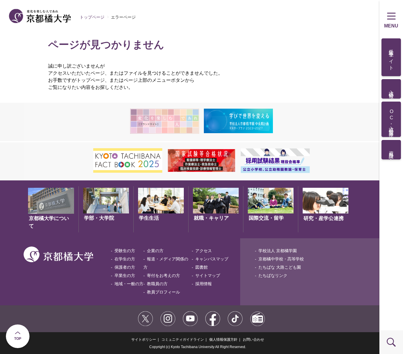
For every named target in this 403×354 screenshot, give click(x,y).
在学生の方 (124, 259)
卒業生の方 (124, 275)
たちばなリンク (272, 275)
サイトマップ (207, 275)
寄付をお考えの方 (163, 275)
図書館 (201, 267)
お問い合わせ (253, 339)
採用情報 (203, 283)
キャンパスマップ (211, 259)
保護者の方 (124, 267)
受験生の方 (124, 250)
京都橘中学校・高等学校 (281, 259)
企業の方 (155, 250)
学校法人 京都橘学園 (277, 250)
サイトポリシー (143, 339)
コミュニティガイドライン (182, 339)
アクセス (203, 250)
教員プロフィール (163, 292)
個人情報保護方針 (223, 339)
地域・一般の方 (128, 283)
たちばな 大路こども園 (279, 267)
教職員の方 (157, 283)
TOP (17, 339)
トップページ (92, 17)
